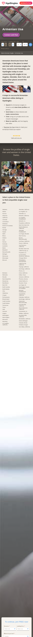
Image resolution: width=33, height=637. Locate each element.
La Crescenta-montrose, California (24, 255)
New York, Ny (22, 236)
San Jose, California (24, 277)
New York (22, 77)
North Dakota (5, 289)
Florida (4, 227)
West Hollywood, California (23, 308)
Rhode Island (5, 299)
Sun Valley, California (24, 327)
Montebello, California (24, 318)
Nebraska (5, 275)
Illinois (4, 236)
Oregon (4, 295)
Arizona (4, 213)
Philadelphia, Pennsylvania (22, 260)
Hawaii (4, 232)
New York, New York (24, 225)
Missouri (4, 260)
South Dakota (5, 303)
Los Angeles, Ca (23, 211)
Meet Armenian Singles (7, 53)
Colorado (4, 219)
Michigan (4, 254)
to (23, 41)
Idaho (3, 234)
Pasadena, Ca (22, 252)
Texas (4, 307)
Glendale (13, 77)
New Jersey (5, 281)
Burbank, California (24, 215)
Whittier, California (23, 313)
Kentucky (4, 244)
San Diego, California (24, 269)
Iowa (3, 240)
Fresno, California (23, 243)
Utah (3, 309)
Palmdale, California (24, 297)
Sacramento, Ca (23, 311)
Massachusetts (6, 252)
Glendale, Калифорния (22, 231)
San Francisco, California (22, 246)
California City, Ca (23, 250)
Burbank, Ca (22, 221)
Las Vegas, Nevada (24, 234)
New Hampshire (6, 279)
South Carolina (6, 301)
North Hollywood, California (23, 227)
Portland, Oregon (23, 325)
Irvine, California (23, 273)
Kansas (4, 242)
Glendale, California (24, 209)
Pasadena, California (24, 223)
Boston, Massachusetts (23, 238)
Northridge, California (24, 299)
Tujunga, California (24, 267)
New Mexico (5, 283)
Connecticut (5, 221)
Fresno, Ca (21, 271)
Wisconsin (5, 319)
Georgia (4, 229)
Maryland (4, 250)
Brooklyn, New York (24, 248)
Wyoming (4, 321)
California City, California (22, 264)
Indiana (4, 238)
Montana (4, 273)
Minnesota (5, 256)
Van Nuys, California (24, 241)
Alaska (4, 211)
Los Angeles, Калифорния (22, 218)
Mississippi (5, 258)
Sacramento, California (22, 294)
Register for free (9, 127)
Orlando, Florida (23, 323)
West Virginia (5, 317)
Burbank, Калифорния (22, 291)
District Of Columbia (7, 225)
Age (18, 41)
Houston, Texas (23, 283)
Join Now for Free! (26, 3)
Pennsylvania (5, 297)
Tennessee (5, 305)
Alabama (4, 209)
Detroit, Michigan (23, 321)
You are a (4, 41)
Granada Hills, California (22, 305)
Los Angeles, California (5, 324)
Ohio (3, 291)
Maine (4, 248)
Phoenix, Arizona (23, 279)
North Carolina (6, 287)
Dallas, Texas (22, 275)
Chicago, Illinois (23, 258)
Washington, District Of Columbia (24, 287)
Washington (5, 315)
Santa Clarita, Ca (23, 281)
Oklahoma (5, 293)
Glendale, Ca (22, 213)
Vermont (4, 311)
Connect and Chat (11, 35)
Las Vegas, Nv (22, 285)
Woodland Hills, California (23, 316)
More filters (5, 48)
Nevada (4, 277)
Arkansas (4, 215)
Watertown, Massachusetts (23, 302)
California (4, 217)
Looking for (12, 41)
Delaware (4, 223)
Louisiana (4, 246)
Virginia (4, 313)
